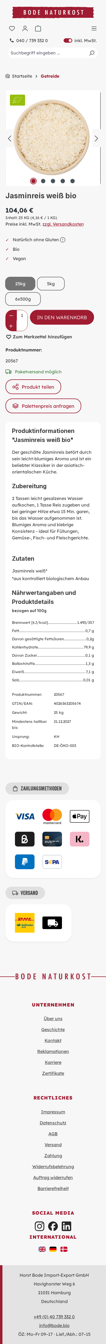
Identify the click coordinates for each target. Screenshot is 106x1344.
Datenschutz (53, 1122)
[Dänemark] (63, 1249)
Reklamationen (53, 1051)
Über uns (53, 1018)
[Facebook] (53, 1226)
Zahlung (53, 1155)
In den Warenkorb (62, 317)
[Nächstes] (96, 138)
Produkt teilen (38, 387)
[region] (53, 138)
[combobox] (53, 53)
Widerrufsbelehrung (53, 1166)
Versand (53, 1144)
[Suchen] (91, 53)
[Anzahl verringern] (11, 315)
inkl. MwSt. (80, 40)
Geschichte (53, 1029)
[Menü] (94, 28)
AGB (53, 1133)
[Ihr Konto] (25, 28)
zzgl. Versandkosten (63, 224)
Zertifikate (53, 1073)
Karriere (53, 1062)
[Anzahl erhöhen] (11, 326)
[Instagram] (39, 1226)
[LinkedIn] (66, 1226)
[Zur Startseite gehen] (53, 12)
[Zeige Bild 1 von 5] (33, 181)
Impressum (53, 1112)
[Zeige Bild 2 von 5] (43, 181)
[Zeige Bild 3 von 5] (53, 181)
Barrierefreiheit (53, 1188)
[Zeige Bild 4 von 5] (63, 181)
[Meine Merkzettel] (11, 28)
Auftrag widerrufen (53, 1177)
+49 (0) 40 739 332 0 (54, 1316)
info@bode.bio (54, 1325)
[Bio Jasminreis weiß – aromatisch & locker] (53, 138)
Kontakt (53, 1040)
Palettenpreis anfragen (48, 406)
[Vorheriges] (9, 138)
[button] (42, 1249)
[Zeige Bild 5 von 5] (72, 181)
